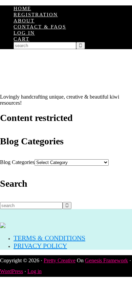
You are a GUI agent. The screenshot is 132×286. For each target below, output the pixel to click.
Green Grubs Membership (66, 71)
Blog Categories (17, 162)
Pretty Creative (59, 260)
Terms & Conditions (49, 238)
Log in (34, 271)
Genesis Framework (106, 260)
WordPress (11, 271)
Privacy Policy (40, 245)
